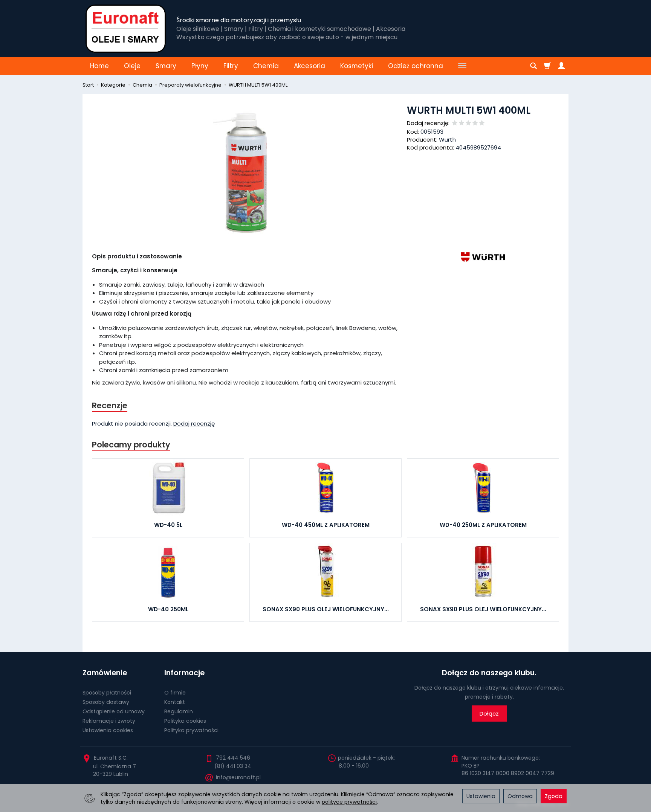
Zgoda (553, 796)
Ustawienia (480, 796)
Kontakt (174, 702)
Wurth (447, 139)
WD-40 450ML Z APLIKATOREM (326, 525)
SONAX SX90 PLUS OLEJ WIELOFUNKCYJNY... (326, 609)
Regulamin (178, 711)
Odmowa (520, 796)
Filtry (230, 65)
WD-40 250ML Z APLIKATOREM (483, 525)
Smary (166, 65)
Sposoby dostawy (106, 702)
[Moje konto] (561, 66)
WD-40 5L (168, 525)
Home (99, 65)
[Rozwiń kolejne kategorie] (462, 66)
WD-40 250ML (168, 609)
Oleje (132, 65)
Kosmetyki (356, 65)
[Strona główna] (126, 28)
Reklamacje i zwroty (109, 721)
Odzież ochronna (415, 65)
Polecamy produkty (131, 444)
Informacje (184, 673)
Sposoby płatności (107, 692)
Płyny (199, 65)
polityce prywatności (349, 802)
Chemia (266, 65)
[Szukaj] (533, 66)
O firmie (175, 692)
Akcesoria (309, 65)
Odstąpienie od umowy (114, 711)
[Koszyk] (547, 66)
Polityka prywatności (191, 730)
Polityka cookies (185, 721)
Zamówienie (105, 673)
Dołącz (489, 713)
